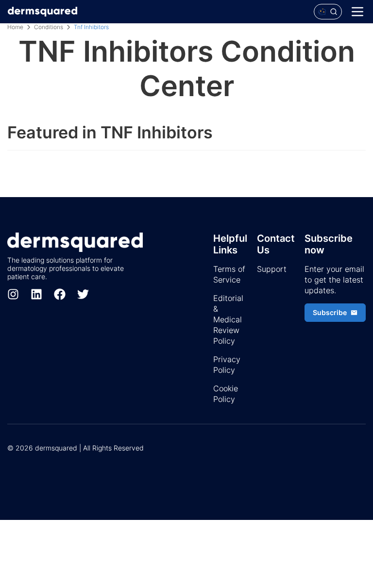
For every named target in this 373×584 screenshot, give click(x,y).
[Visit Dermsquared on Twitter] (83, 294)
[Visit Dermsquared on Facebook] (60, 294)
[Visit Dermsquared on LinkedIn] (36, 294)
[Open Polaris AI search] (328, 11)
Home (15, 27)
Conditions (48, 27)
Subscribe (330, 312)
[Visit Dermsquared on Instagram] (13, 294)
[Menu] (357, 11)
